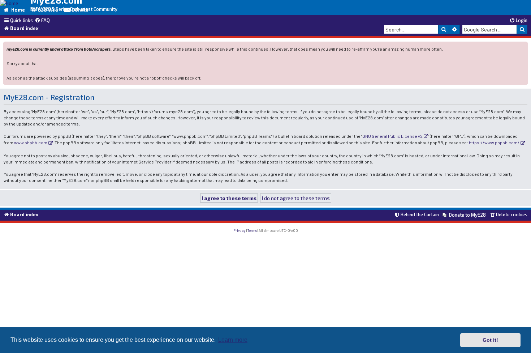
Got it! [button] (490, 340)
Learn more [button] (232, 340)
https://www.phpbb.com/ (494, 142)
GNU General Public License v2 (392, 136)
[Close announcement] (523, 46)
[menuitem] (42, 20)
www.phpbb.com (30, 142)
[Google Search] (522, 29)
